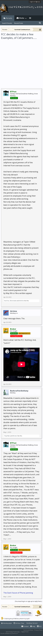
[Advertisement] (21, 62)
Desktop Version (32, 623)
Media (21, 18)
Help (33, 626)
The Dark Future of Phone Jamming (18, 593)
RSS (40, 626)
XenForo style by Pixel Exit (26, 633)
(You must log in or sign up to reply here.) (28, 601)
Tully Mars (7, 436)
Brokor (15, 436)
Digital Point (24, 632)
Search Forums (7, 23)
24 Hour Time (19, 623)
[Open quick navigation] (40, 29)
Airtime (21, 300)
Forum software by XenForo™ (9, 633)
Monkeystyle (7, 623)
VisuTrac (6, 300)
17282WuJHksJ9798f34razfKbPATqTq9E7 (17, 619)
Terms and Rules (28, 630)
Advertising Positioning (12, 632)
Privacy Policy (38, 630)
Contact (26, 626)
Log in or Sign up (35, 1)
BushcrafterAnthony (19, 391)
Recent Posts (18, 23)
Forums (9, 18)
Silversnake (13, 300)
